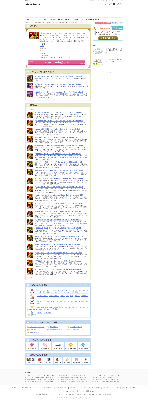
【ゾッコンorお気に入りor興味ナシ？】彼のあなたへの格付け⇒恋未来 (59, 178)
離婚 (71, 296)
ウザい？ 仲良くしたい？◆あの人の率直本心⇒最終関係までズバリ (59, 137)
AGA (118, 387)
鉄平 (41, 50)
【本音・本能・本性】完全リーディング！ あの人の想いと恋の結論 (59, 76)
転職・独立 (48, 307)
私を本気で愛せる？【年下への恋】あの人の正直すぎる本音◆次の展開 (59, 121)
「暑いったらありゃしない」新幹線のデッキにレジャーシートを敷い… (114, 375)
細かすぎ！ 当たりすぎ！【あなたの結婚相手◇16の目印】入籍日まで (59, 236)
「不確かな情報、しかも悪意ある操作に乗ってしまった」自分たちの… (81, 377)
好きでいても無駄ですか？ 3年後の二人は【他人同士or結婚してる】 (59, 162)
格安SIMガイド (88, 387)
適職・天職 (40, 307)
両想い (49, 290)
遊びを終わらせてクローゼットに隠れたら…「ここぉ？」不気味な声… (81, 375)
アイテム (79, 387)
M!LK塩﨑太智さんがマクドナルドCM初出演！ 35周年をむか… (45, 379)
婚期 (67, 296)
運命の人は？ (77, 290)
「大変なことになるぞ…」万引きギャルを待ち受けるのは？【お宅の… (48, 375)
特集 (94, 45)
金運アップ (75, 307)
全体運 (39, 301)
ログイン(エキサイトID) (103, 23)
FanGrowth (39, 387)
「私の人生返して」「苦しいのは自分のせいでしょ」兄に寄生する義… (114, 379)
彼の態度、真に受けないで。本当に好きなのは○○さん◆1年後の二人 (58, 154)
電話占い (60, 19)
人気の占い (53, 19)
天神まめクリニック (61, 387)
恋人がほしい (54, 327)
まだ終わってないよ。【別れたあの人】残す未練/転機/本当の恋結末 (58, 269)
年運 (52, 301)
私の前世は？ (33, 329)
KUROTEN (15, 387)
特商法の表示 (107, 394)
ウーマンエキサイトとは (60, 391)
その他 (42, 46)
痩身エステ (125, 387)
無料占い (67, 19)
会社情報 (39, 394)
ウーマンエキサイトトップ (103, 4)
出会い (63, 296)
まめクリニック (49, 387)
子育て (91, 0)
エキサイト (118, 4)
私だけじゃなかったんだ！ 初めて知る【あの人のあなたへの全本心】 (59, 112)
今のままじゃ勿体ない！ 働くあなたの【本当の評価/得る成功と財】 (59, 244)
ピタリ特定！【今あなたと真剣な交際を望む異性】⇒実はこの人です (59, 253)
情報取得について (81, 394)
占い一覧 (37, 19)
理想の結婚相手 (54, 296)
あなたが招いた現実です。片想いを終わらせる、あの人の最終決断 (58, 129)
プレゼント (112, 0)
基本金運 (67, 307)
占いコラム (83, 19)
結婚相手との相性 (42, 296)
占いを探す (44, 19)
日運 (65, 301)
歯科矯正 (97, 387)
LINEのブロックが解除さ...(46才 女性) (107, 33)
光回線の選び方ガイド (27, 387)
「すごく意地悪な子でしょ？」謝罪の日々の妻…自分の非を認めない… (48, 381)
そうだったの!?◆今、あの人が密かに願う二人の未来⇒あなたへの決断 (59, 145)
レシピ (100, 0)
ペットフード (111, 387)
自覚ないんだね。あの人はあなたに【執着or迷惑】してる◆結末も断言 (59, 195)
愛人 (56, 292)
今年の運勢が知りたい (56, 329)
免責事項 (91, 394)
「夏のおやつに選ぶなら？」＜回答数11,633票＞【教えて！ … (78, 379)
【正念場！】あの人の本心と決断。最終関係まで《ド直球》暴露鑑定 (59, 84)
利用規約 (46, 394)
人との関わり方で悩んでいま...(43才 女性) (108, 34)
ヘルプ (121, 23)
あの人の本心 (56, 290)
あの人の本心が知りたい (37, 327)
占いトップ (29, 19)
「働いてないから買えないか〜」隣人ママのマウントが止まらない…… (114, 377)
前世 (76, 301)
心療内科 (72, 387)
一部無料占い (74, 292)
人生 (44, 301)
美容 (103, 387)
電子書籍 (133, 387)
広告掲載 (98, 394)
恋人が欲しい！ (67, 290)
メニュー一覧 (119, 0)
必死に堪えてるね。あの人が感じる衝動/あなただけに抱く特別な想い (59, 211)
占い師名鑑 (75, 19)
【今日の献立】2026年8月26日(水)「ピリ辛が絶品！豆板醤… (78, 381)
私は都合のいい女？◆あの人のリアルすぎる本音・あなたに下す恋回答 (59, 170)
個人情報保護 (70, 394)
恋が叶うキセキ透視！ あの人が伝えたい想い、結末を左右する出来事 (59, 92)
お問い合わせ (90, 391)
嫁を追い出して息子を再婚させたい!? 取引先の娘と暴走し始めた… (112, 381)
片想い (43, 290)
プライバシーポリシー (57, 394)
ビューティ (105, 0)
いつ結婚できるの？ (76, 327)
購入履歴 (98, 19)
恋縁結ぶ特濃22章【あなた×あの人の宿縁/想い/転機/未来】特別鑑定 (58, 228)
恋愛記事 (91, 19)
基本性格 (70, 301)
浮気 (44, 292)
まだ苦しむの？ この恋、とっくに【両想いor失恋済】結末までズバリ (59, 203)
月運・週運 (58, 301)
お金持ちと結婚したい (36, 332)
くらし (95, 0)
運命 (48, 301)
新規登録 (114, 23)
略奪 (52, 292)
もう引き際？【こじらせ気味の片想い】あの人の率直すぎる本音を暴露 (59, 187)
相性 (38, 290)
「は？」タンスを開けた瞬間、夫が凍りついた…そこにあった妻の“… (47, 377)
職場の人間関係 (58, 307)
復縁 (48, 292)
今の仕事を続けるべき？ (77, 329)
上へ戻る (108, 72)
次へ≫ (32, 109)
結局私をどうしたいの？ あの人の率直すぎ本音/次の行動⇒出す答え (64, 33)
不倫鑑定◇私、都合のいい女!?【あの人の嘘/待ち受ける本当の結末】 (59, 261)
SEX (61, 292)
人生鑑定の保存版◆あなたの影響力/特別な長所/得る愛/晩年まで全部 (59, 220)
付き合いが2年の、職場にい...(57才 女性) (108, 31)
